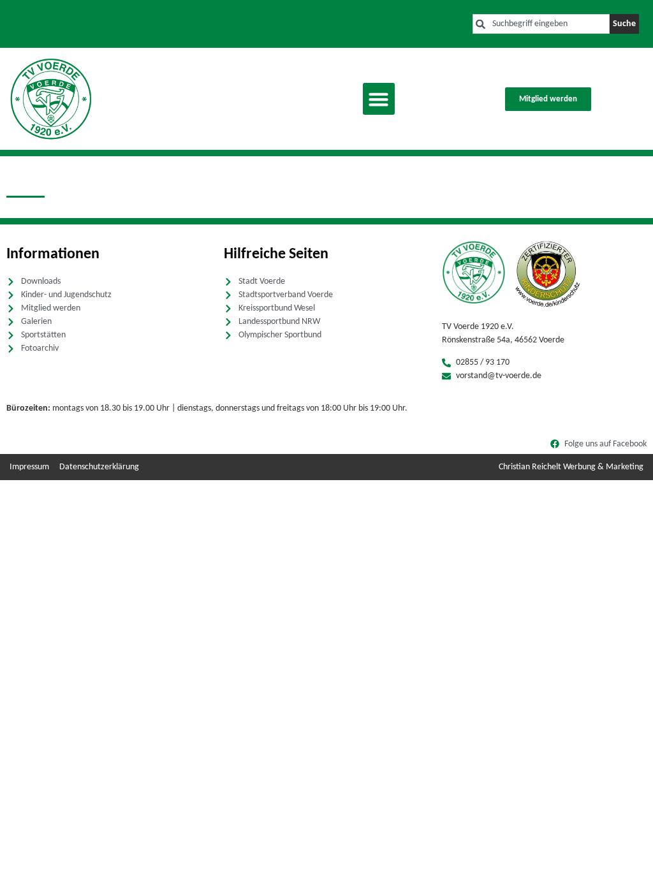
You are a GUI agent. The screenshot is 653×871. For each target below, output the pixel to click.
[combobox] (541, 24)
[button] (379, 99)
